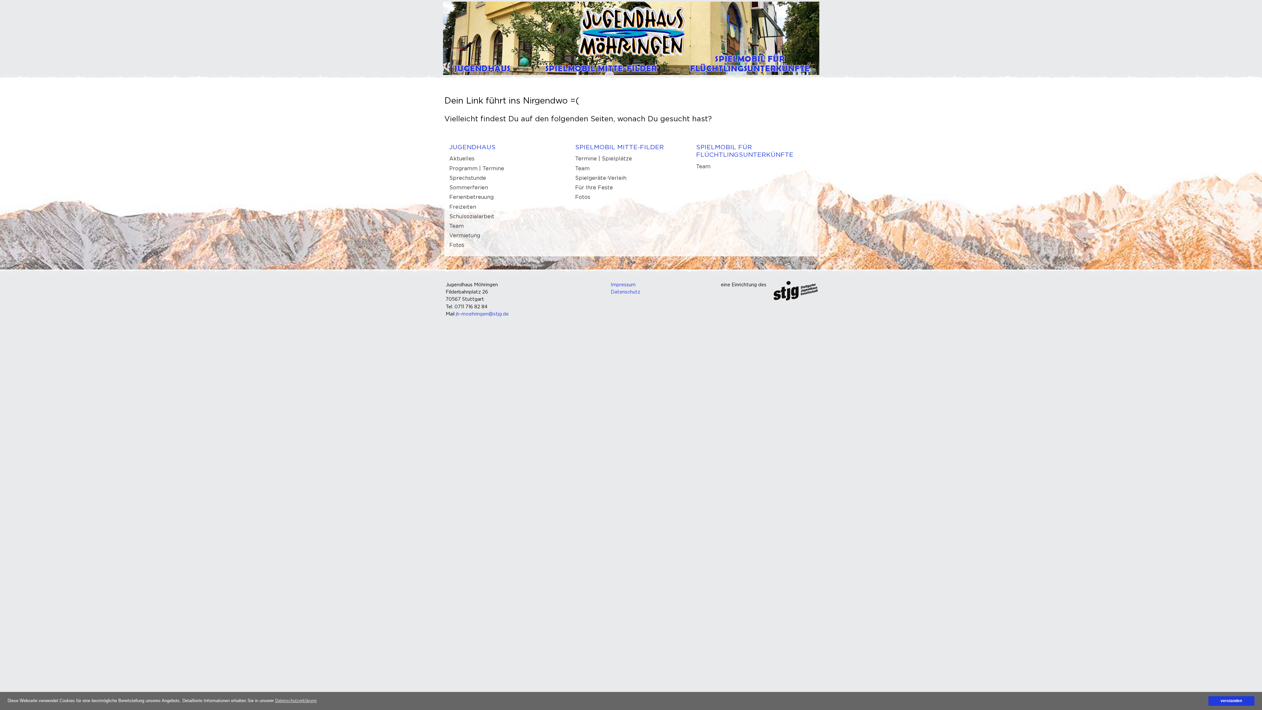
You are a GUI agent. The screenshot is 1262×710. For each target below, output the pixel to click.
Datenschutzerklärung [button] (295, 700)
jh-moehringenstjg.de (482, 313)
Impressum (623, 284)
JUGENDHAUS (472, 147)
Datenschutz (625, 291)
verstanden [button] (1231, 700)
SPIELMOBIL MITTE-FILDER (619, 147)
